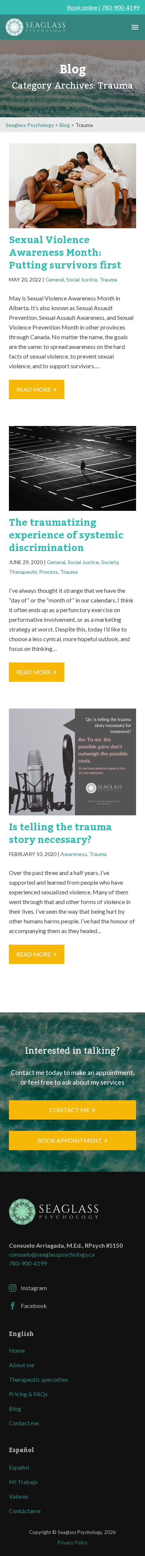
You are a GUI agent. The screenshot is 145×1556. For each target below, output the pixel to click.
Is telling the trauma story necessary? (60, 834)
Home (17, 1350)
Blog (15, 1408)
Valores (18, 1496)
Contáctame (25, 1510)
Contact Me (69, 1109)
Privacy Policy (73, 1543)
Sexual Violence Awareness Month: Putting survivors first (65, 252)
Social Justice (81, 279)
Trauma (108, 279)
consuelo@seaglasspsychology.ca (51, 1254)
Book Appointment (70, 1140)
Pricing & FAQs (28, 1393)
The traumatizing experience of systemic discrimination (66, 535)
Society (109, 562)
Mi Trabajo (23, 1481)
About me (21, 1364)
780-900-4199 (120, 7)
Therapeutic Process (33, 572)
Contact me (24, 1422)
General (54, 279)
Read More (33, 389)
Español (19, 1467)
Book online (82, 7)
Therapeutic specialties (38, 1379)
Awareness (74, 854)
